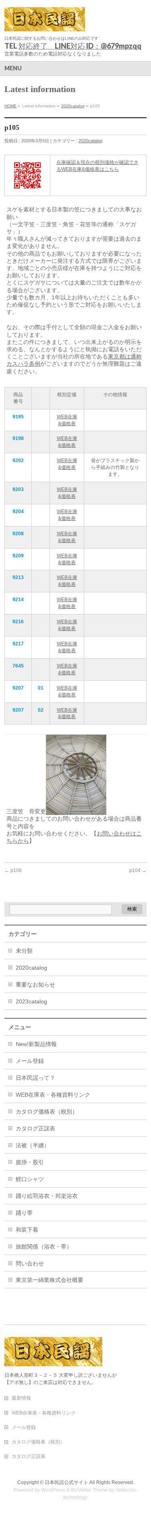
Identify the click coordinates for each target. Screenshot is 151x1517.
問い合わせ (30, 1263)
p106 (13, 870)
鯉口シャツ (30, 1179)
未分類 (24, 951)
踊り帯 (24, 1213)
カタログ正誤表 (35, 1128)
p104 (138, 870)
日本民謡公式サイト (66, 1482)
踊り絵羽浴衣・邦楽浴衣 (47, 1196)
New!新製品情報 (36, 1044)
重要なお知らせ (35, 984)
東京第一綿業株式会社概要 (49, 1280)
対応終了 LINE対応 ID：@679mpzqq (80, 45)
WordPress (53, 1490)
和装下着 (27, 1229)
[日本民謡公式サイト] (44, 22)
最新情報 (21, 1398)
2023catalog (31, 1001)
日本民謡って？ (35, 1078)
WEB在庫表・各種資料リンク (53, 1094)
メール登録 (30, 1061)
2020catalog (73, 106)
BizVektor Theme (89, 1490)
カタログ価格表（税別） (47, 1111)
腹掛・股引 (30, 1162)
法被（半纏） (33, 1145)
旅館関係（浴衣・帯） (44, 1246)
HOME (10, 106)
